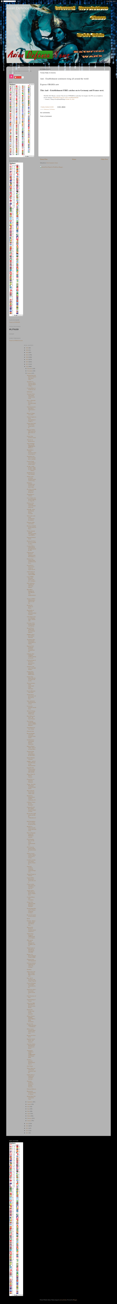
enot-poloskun (63, 1300)
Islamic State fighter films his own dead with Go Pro (31, 679)
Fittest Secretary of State (31, 996)
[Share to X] (61, 107)
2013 (27, 1128)
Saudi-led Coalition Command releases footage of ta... (31, 869)
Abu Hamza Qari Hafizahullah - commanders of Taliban (31, 642)
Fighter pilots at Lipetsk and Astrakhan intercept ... (30, 1077)
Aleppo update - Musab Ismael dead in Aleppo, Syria (31, 893)
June (28, 1109)
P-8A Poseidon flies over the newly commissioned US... (31, 842)
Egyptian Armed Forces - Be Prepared (31, 1040)
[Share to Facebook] (63, 107)
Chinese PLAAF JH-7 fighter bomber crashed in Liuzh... (31, 809)
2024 (27, 350)
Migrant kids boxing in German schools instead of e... (31, 929)
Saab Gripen (30, 1066)
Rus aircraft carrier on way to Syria (31, 915)
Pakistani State (30, 731)
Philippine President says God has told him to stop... (31, 485)
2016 (27, 366)
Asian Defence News (22, 8)
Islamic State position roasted (31, 436)
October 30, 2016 (70, 99)
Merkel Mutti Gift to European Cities (31, 1097)
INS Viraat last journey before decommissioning (31, 849)
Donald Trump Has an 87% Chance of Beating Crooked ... (31, 910)
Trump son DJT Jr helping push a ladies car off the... (31, 601)
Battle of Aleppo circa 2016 (31, 414)
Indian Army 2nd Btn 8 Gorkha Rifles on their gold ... (31, 974)
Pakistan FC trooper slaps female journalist (30, 1012)
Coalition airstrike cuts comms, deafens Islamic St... (31, 862)
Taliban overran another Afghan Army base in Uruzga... (31, 855)
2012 (27, 1130)
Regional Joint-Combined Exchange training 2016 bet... (31, 648)
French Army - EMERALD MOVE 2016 (30, 673)
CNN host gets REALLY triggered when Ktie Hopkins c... (31, 554)
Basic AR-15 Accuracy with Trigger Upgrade (31, 979)
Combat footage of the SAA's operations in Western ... (31, 662)
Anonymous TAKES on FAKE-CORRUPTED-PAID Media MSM (31, 1054)
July (28, 1106)
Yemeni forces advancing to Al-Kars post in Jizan (31, 697)
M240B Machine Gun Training (31, 473)
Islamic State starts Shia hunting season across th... (31, 425)
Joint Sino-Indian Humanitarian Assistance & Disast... (31, 1046)
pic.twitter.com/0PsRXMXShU (71, 97)
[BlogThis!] (60, 107)
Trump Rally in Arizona (30, 495)
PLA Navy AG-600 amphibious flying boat (31, 490)
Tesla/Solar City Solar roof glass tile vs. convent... (31, 458)
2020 (27, 357)
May (28, 1111)
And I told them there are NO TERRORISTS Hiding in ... (31, 445)
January (29, 1120)
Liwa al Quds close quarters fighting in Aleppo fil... (31, 499)
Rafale (28, 918)
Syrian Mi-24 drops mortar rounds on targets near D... (31, 567)
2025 (27, 348)
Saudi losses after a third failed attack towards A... (31, 991)
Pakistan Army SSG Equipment (31, 960)
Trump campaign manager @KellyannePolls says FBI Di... (31, 533)
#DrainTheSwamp (57, 97)
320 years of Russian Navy (31, 440)
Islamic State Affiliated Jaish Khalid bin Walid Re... (31, 904)
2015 (27, 1123)
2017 (27, 364)
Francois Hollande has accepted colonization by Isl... (31, 985)
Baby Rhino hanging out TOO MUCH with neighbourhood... (31, 593)
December (29, 368)
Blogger (75, 1300)
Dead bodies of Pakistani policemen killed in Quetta (31, 612)
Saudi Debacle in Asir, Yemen (31, 728)
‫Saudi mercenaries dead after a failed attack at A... (31, 409)
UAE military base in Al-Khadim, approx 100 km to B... (31, 619)
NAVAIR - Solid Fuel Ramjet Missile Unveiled (31, 511)
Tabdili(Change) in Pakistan (31, 874)
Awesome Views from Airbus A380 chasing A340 (31, 396)
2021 (27, 355)
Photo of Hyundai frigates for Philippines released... (31, 835)
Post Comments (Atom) (52, 163)
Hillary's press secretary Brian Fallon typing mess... (31, 1031)
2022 (27, 352)
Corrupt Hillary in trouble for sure (31, 388)
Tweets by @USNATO (14, 322)
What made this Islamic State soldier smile (30, 792)
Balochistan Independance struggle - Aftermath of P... (31, 798)
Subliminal (29, 392)
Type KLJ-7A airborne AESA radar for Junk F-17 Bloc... (31, 384)
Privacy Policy (20, 65)
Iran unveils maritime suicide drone (31, 707)
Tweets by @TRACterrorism (16, 340)
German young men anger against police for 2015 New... (31, 753)
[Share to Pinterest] (64, 107)
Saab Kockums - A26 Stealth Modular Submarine (31, 742)
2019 (27, 359)
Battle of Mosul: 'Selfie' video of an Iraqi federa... (31, 747)
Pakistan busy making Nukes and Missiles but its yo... (31, 561)
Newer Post (43, 159)
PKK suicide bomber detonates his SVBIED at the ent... (31, 942)
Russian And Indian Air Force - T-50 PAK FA (31, 1025)
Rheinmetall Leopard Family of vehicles (31, 1092)
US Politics (52, 109)
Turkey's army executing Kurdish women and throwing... (31, 478)
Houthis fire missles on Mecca (30, 606)
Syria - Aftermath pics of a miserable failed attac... (31, 402)
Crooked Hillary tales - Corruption (31, 898)
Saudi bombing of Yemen (31, 1000)
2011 (27, 1133)
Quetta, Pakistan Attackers (31, 758)
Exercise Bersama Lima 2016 (31, 691)
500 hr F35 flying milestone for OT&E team (31, 712)
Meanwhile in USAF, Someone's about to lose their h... (31, 452)
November (30, 371)
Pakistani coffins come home (31, 522)
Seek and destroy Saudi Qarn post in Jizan (31, 702)
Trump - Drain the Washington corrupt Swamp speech (31, 786)
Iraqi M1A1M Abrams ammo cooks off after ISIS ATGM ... (31, 770)
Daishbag (29, 969)
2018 (27, 362)
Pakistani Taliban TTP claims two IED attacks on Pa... (31, 432)
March (29, 1116)
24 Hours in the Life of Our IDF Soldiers (31, 668)
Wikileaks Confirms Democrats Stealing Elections (30, 1083)
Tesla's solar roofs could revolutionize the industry (31, 518)
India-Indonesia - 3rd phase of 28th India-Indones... (31, 585)
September (30, 1102)
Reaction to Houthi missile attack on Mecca (31, 527)
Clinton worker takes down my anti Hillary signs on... (31, 886)
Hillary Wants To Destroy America (31, 775)
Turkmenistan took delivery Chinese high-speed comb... (31, 377)
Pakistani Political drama (31, 538)
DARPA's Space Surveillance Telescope (30, 636)
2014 (27, 1126)
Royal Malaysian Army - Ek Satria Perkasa (31, 717)
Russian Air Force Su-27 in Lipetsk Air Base (31, 542)
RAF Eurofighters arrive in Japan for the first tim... (31, 823)
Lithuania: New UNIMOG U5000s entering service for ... (31, 656)
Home (11, 65)
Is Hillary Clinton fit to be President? (31, 803)
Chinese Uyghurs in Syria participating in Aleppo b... (31, 419)
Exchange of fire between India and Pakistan (31, 624)
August (29, 1104)
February (29, 1118)
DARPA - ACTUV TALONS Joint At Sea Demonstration (31, 763)
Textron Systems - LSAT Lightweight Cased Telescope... (31, 685)
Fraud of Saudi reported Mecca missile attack (31, 463)
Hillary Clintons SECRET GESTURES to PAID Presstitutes (31, 1018)
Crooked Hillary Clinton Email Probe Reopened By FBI (31, 548)
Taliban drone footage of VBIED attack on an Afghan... (31, 936)
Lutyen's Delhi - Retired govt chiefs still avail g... (31, 880)
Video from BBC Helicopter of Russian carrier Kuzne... (31, 1005)
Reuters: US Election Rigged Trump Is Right (31, 956)
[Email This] (58, 107)
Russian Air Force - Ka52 (31, 1036)
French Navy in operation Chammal (30, 780)
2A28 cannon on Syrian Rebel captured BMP (31, 573)
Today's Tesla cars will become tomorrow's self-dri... (31, 1070)
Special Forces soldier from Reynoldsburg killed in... (31, 630)
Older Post (104, 159)
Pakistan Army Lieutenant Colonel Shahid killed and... (31, 505)
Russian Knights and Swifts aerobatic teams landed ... (31, 735)
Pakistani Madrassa (31, 1089)
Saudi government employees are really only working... (31, 965)
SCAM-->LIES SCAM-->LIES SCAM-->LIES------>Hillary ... (31, 468)
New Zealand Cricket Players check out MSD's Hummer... (31, 723)
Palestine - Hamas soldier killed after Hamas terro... (31, 923)
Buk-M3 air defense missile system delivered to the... (31, 828)
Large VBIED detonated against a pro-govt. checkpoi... (31, 579)
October (29, 373)
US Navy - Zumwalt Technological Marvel (31, 1062)
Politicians (46, 109)
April (28, 1113)
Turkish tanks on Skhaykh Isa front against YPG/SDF (31, 950)
